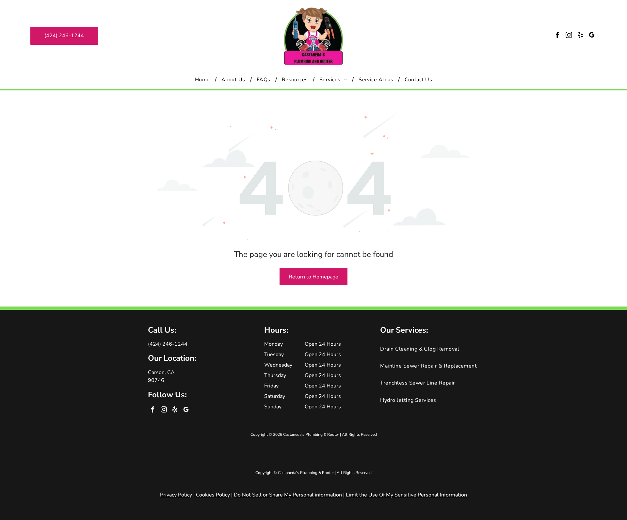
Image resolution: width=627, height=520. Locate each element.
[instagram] (569, 35)
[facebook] (557, 35)
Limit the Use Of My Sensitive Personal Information (406, 494)
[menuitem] (203, 79)
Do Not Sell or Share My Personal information (288, 494)
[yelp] (580, 35)
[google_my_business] (592, 35)
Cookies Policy (213, 494)
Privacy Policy (176, 494)
